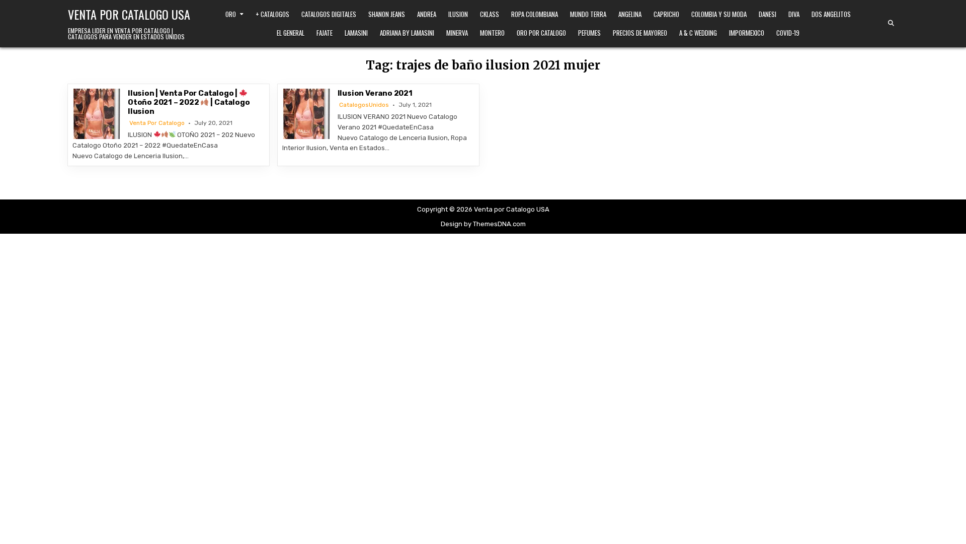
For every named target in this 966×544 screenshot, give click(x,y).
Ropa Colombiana (534, 14)
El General (290, 33)
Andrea (426, 14)
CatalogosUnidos (364, 105)
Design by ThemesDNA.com (483, 224)
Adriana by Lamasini (407, 33)
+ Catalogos (272, 14)
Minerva (457, 33)
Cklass (489, 14)
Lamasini (356, 33)
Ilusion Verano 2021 (375, 93)
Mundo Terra (588, 14)
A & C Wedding (698, 33)
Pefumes (589, 33)
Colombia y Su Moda (719, 14)
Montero (492, 33)
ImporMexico (746, 33)
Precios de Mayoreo (640, 33)
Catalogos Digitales (328, 14)
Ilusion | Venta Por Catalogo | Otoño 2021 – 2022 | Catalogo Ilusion (189, 102)
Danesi (767, 14)
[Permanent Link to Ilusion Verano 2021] (307, 114)
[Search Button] (891, 23)
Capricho (666, 14)
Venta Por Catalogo (157, 123)
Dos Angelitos (831, 14)
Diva (793, 14)
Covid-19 (787, 33)
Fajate (324, 33)
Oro (230, 14)
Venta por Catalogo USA (129, 14)
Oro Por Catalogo (541, 33)
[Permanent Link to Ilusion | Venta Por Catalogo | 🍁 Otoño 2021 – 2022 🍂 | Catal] (97, 114)
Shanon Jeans (386, 14)
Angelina (629, 14)
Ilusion (458, 14)
